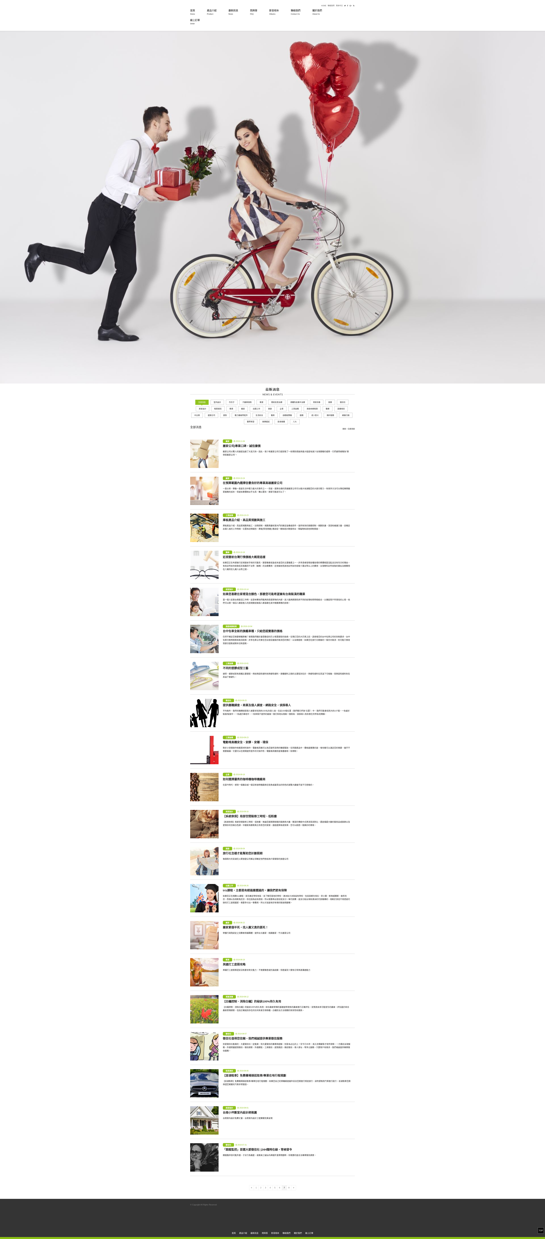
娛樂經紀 (266, 422)
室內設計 (217, 402)
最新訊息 (233, 12)
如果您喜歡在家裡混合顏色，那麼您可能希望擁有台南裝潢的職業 (264, 594)
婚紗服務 (330, 415)
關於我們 (317, 12)
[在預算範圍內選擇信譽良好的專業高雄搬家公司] (204, 491)
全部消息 (202, 402)
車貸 (261, 402)
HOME (323, 6)
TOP (541, 1230)
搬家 (243, 409)
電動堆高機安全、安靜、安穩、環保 (245, 742)
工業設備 (295, 409)
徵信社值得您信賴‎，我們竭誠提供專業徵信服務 (252, 1038)
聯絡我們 (331, 6)
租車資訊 (218, 409)
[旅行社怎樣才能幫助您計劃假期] (204, 861)
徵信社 (342, 402)
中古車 (197, 415)
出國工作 (256, 409)
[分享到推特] (345, 6)
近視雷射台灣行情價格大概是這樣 (244, 557)
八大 (295, 422)
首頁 (192, 12)
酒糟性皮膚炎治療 (297, 402)
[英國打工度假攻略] (204, 972)
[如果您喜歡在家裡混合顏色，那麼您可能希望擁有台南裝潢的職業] (204, 602)
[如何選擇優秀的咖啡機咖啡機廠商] (204, 787)
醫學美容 (250, 422)
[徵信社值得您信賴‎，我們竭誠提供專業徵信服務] (204, 1046)
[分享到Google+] (351, 6)
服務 (301, 415)
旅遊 (270, 409)
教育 (231, 409)
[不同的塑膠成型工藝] (204, 676)
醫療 (327, 409)
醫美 (273, 415)
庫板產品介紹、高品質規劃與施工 (244, 520)
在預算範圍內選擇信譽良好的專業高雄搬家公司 (252, 483)
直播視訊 (341, 409)
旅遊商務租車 (312, 409)
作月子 (231, 402)
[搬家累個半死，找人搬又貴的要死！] (204, 935)
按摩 (330, 402)
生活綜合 (259, 415)
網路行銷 (345, 415)
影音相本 (274, 12)
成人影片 (315, 415)
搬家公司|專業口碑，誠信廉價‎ (242, 446)
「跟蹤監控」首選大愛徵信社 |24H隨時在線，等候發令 (257, 1149)
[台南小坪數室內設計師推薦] (204, 1120)
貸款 (225, 415)
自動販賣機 (287, 415)
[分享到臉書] (347, 6)
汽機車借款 (247, 402)
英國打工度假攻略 (234, 964)
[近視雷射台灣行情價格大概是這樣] (204, 565)
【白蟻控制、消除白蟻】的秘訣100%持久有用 (252, 1001)
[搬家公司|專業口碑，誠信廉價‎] (204, 454)
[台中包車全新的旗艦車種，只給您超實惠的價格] (204, 639)
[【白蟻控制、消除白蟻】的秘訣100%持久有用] (204, 1009)
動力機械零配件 (241, 415)
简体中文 (339, 6)
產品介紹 (212, 12)
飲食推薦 (281, 422)
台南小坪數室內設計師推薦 (240, 1112)
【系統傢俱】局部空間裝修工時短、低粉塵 (250, 816)
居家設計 (202, 409)
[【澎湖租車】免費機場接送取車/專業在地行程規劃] (204, 1083)
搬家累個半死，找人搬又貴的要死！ (245, 927)
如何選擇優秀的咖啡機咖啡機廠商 (244, 779)
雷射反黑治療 (276, 402)
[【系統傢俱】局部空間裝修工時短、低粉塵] (204, 824)
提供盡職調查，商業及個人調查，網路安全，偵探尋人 (257, 705)
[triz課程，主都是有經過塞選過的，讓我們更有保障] (204, 898)
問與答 (253, 12)
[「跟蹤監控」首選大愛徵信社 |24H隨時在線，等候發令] (204, 1157)
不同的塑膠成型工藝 (235, 668)
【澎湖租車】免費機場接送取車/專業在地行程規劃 (254, 1075)
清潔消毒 (316, 402)
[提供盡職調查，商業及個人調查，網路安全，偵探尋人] (204, 713)
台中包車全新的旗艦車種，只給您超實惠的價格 (252, 631)
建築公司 (211, 415)
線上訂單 (195, 22)
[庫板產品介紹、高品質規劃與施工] (204, 528)
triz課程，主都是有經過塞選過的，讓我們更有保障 (255, 890)
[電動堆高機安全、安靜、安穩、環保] (204, 750)
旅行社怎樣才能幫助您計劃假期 (243, 853)
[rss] (353, 6)
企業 (281, 409)
